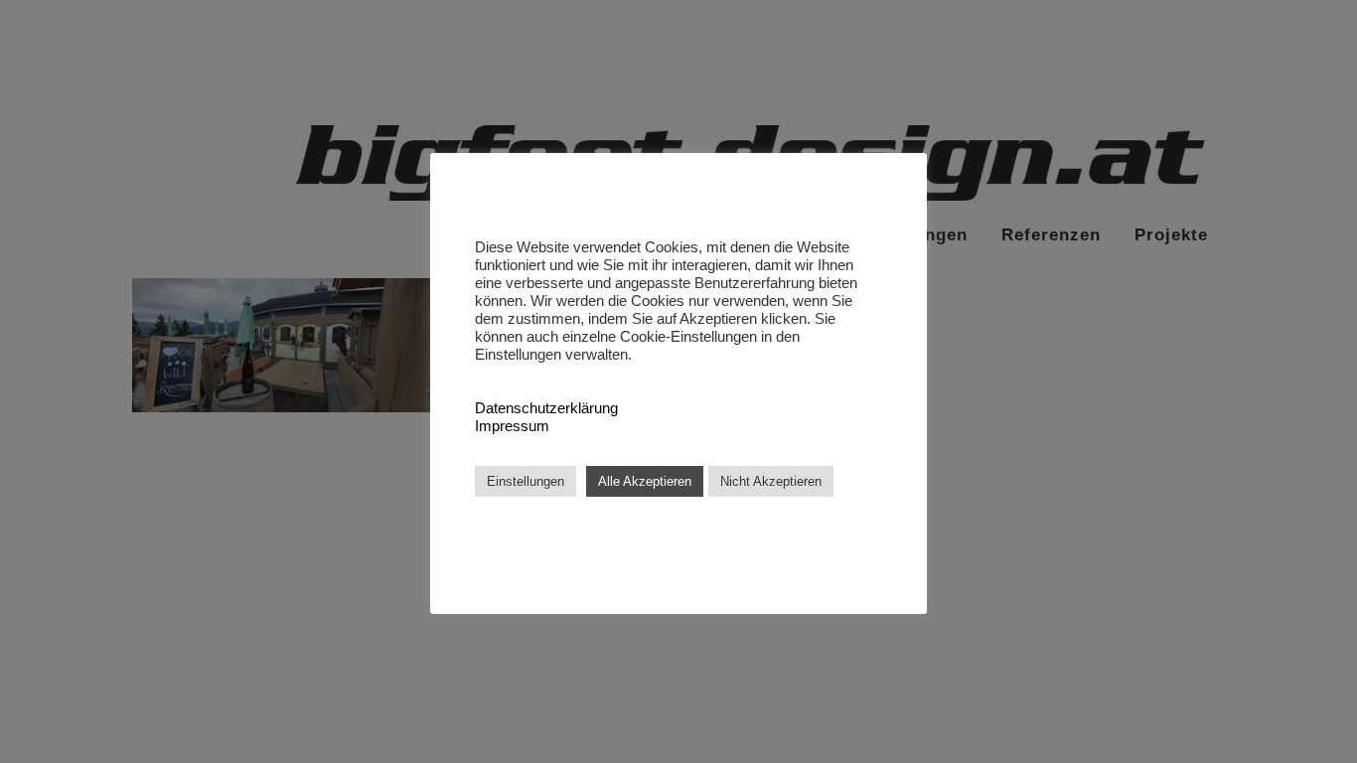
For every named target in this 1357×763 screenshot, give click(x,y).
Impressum (512, 426)
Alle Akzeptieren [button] (644, 481)
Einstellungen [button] (525, 481)
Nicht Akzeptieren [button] (771, 481)
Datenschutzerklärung (546, 408)
